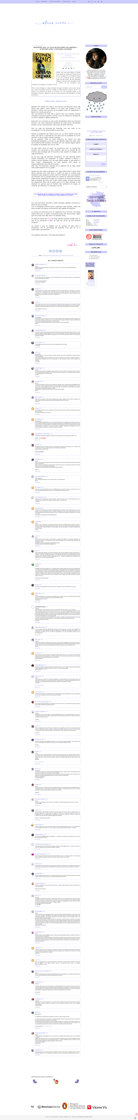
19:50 (47, 476)
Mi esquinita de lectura (40, 799)
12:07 (44, 911)
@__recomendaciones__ (41, 854)
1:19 (41, 521)
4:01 (40, 408)
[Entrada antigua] (77, 1084)
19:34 (40, 584)
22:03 (43, 676)
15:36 (47, 711)
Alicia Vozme (92, 177)
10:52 (38, 536)
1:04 (43, 873)
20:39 (45, 497)
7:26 (43, 419)
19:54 (45, 665)
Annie (36, 768)
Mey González (38, 397)
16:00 (40, 444)
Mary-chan (37, 639)
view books (100, 182)
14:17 (44, 932)
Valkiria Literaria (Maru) (40, 1033)
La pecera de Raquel (39, 315)
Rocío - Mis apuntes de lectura (42, 701)
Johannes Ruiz (38, 692)
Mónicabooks (38, 824)
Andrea (37, 784)
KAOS (74, 1)
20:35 (42, 487)
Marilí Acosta (38, 676)
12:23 (43, 342)
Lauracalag (38, 521)
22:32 (50, 844)
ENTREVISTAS (66, 1)
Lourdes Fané (38, 381)
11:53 (46, 315)
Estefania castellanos (40, 264)
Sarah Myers (38, 1050)
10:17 (42, 1050)
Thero (36, 302)
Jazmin (37, 810)
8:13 (46, 264)
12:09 (45, 330)
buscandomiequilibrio (40, 476)
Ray (36, 726)
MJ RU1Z (37, 288)
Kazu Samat (38, 982)
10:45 (43, 999)
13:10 (40, 751)
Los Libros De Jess (39, 739)
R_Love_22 (37, 653)
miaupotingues (38, 368)
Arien (36, 352)
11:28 (51, 433)
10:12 (40, 895)
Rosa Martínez (38, 419)
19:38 (47, 799)
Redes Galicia (38, 593)
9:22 (46, 275)
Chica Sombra (38, 342)
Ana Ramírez (38, 459)
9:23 (44, 883)
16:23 (44, 368)
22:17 (44, 739)
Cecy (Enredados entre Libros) (42, 844)
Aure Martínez (38, 999)
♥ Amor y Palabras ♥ (39, 762)
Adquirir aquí (68, 66)
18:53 (39, 1012)
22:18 (39, 960)
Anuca (36, 895)
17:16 (43, 397)
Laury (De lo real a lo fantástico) (42, 971)
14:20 (39, 352)
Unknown (37, 408)
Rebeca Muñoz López (39, 627)
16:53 (43, 381)
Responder (37, 270)
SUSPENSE (70, 255)
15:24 (41, 653)
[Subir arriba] (136, 1116)
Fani (36, 960)
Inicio (37, 1)
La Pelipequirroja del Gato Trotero (42, 433)
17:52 (39, 726)
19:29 (50, 701)
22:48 (48, 854)
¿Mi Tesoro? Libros (39, 452)
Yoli (36, 536)
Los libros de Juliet (39, 883)
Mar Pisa (37, 444)
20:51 (40, 810)
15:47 (47, 1033)
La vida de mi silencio (40, 275)
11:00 (39, 550)
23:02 (43, 593)
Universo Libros (38, 873)
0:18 (41, 863)
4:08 (47, 606)
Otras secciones (55, 1)
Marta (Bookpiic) (39, 911)
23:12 (43, 508)
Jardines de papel (39, 330)
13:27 (43, 692)
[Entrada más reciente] (34, 1084)
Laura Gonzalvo (91, 285)
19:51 (41, 947)
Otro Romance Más (39, 685)
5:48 (46, 627)
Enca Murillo (38, 487)
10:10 (40, 288)
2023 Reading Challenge (94, 175)
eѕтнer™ (37, 564)
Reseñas (44, 1)
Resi (36, 550)
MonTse (37, 751)
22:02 (43, 824)
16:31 (51, 971)
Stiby (36, 1012)
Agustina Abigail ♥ (39, 834)
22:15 (45, 834)
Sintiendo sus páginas (40, 711)
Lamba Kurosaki (38, 932)
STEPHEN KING (62, 255)
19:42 (42, 459)
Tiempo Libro (44, 669)
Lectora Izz (37, 863)
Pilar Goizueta (38, 508)
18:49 (40, 784)
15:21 (40, 564)
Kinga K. (37, 584)
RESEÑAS (56, 255)
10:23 (42, 639)
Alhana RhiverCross (39, 665)
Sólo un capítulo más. (47, 1026)
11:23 (39, 302)
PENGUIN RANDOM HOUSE (48, 255)
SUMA (66, 255)
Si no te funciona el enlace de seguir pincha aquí (96, 131)
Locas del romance (39, 497)
